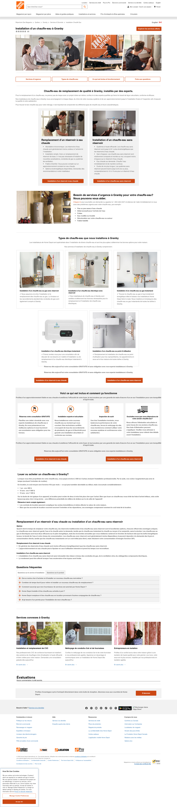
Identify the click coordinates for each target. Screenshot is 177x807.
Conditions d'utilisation (22, 760)
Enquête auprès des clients (61, 724)
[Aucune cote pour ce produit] (21, 31)
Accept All (19, 802)
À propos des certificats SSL (142, 764)
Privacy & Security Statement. (23, 791)
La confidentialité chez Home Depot (100, 731)
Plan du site (38, 764)
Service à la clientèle (134, 3)
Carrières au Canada (131, 721)
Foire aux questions (142, 79)
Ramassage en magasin (24, 727)
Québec (37, 22)
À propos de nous (130, 717)
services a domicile (56, 22)
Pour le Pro (106, 3)
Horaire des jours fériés (132, 731)
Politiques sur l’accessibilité (83, 760)
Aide (54, 717)
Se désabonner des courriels (24, 764)
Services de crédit (95, 3)
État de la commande (119, 3)
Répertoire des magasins (24, 22)
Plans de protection (94, 724)
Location (84, 3)
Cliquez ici (77, 202)
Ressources (92, 717)
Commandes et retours (24, 717)
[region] (19, 787)
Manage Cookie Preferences (19, 796)
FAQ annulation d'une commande (27, 741)
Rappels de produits (95, 727)
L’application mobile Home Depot (99, 737)
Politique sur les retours (24, 721)
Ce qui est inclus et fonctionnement (106, 79)
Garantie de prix (21, 737)
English (158, 3)
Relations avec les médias (133, 737)
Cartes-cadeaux (149, 3)
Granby (45, 22)
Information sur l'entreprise (133, 724)
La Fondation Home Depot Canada (136, 734)
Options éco (128, 741)
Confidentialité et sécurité (38, 760)
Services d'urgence (33, 79)
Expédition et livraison (23, 731)
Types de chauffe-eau (69, 79)
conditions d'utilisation (81, 756)
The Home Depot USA (67, 760)
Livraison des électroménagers (26, 734)
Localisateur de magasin (132, 727)
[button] (84, 7)
